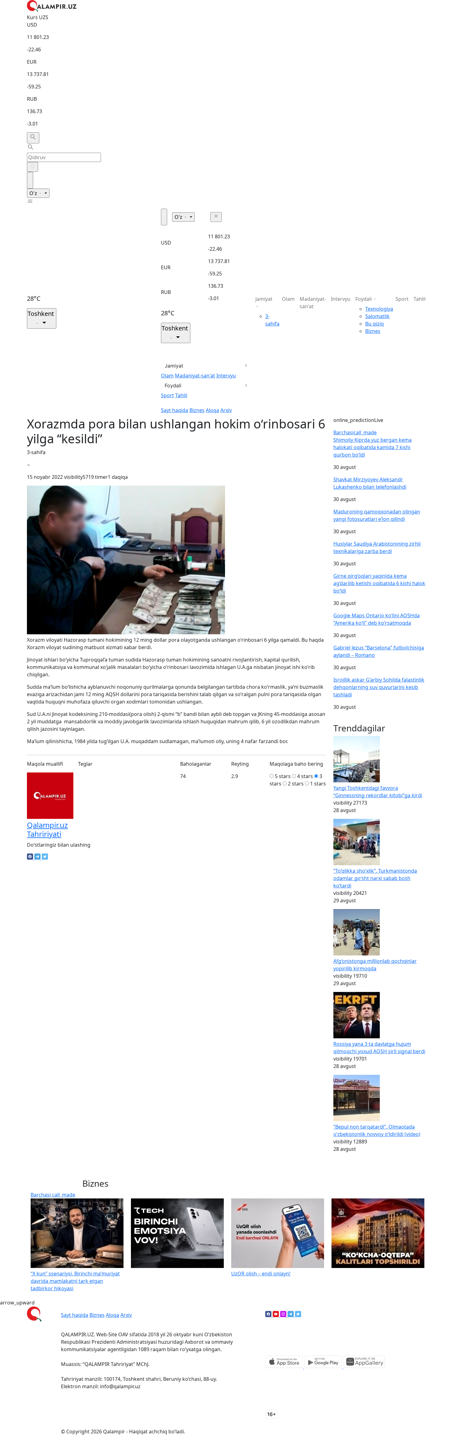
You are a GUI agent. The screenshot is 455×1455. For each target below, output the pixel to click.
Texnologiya (379, 308)
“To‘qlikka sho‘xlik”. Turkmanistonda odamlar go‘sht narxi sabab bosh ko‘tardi (375, 878)
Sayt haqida (174, 410)
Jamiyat (174, 366)
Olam (167, 375)
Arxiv (226, 410)
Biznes (197, 410)
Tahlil (181, 395)
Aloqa (212, 410)
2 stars (296, 783)
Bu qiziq (374, 323)
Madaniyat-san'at (195, 375)
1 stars (318, 783)
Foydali (173, 385)
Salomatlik (377, 316)
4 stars (305, 776)
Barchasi (355, 432)
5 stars (283, 776)
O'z (33, 193)
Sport (167, 395)
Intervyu (226, 375)
